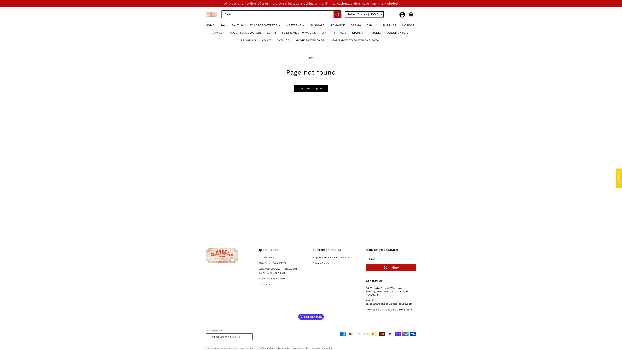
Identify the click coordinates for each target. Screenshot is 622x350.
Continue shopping (311, 88)
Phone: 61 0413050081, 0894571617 (389, 309)
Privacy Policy (320, 263)
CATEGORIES (266, 257)
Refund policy (266, 348)
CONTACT (264, 284)
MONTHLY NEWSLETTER (273, 263)
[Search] (337, 14)
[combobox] (281, 14)
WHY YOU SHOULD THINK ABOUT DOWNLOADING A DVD (278, 271)
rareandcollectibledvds (225, 348)
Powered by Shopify (247, 348)
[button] (395, 14)
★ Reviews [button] (619, 178)
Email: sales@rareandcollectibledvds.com (389, 302)
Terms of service (301, 348)
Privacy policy (283, 348)
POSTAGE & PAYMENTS (272, 278)
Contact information (322, 348)
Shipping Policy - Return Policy (331, 257)
